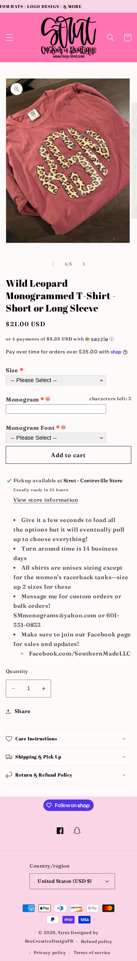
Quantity (17, 671)
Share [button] (23, 711)
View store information (45, 500)
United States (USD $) (65, 881)
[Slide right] (84, 264)
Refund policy (96, 941)
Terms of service (92, 952)
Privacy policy (50, 952)
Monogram (25, 399)
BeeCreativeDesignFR (49, 941)
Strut (63, 932)
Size (12, 370)
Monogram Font (30, 427)
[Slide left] (53, 264)
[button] (9, 37)
